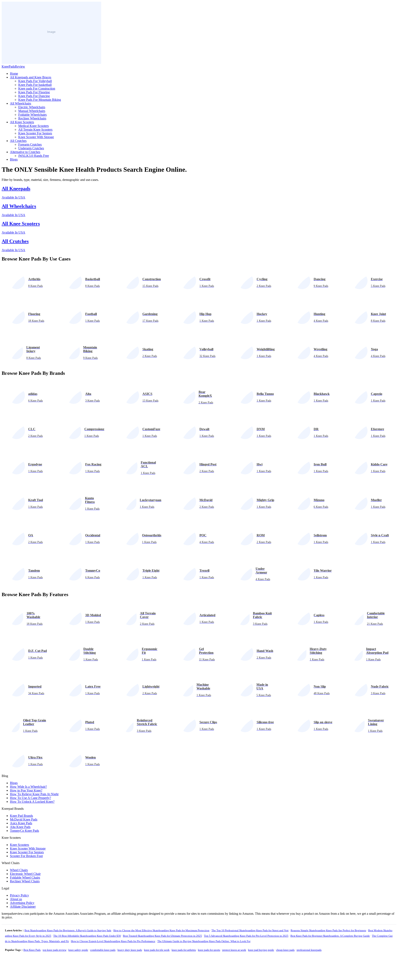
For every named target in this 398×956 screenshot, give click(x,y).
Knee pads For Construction (36, 88)
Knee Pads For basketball (35, 84)
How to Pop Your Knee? (26, 790)
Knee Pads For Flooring (34, 92)
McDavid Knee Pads (23, 819)
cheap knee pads (285, 949)
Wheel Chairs (19, 870)
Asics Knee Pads (21, 823)
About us (16, 899)
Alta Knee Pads (20, 827)
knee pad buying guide (261, 949)
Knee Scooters (19, 844)
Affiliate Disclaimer (23, 906)
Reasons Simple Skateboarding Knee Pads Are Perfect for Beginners (328, 930)
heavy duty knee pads (130, 949)
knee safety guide (78, 949)
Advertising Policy (22, 903)
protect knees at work (234, 949)
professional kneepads (309, 949)
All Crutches (18, 140)
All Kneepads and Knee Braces (30, 77)
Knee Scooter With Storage (36, 137)
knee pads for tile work (157, 949)
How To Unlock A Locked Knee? (32, 801)
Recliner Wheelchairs (32, 118)
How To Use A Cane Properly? (30, 798)
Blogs (14, 159)
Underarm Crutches (31, 148)
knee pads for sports (209, 949)
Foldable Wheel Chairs (25, 877)
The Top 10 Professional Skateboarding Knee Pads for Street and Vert (250, 930)
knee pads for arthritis (184, 949)
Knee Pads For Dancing (34, 96)
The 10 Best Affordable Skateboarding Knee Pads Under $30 (87, 935)
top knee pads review (54, 949)
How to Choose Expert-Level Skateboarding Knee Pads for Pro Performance (113, 941)
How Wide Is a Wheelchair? (28, 786)
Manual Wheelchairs (31, 111)
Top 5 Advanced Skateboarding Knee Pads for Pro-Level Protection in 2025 (246, 935)
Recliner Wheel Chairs (25, 881)
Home (14, 73)
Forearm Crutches (30, 144)
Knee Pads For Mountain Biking (39, 99)
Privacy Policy (19, 895)
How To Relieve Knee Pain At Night (34, 794)
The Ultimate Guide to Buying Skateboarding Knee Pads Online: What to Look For (203, 941)
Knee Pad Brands (21, 815)
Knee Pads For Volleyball (35, 81)
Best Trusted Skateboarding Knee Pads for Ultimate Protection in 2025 (162, 935)
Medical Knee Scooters (33, 126)
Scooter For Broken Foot (26, 856)
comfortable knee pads (102, 949)
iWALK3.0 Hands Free (33, 155)
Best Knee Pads (32, 949)
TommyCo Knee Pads (24, 830)
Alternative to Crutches (25, 152)
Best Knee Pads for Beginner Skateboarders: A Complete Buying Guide (330, 935)
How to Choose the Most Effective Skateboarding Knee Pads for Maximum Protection (161, 930)
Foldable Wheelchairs (32, 114)
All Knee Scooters (22, 122)
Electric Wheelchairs (31, 107)
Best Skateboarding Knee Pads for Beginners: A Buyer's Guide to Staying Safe (67, 930)
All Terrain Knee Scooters (35, 129)
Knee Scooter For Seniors (35, 133)
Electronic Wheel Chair (25, 874)
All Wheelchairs (20, 103)
